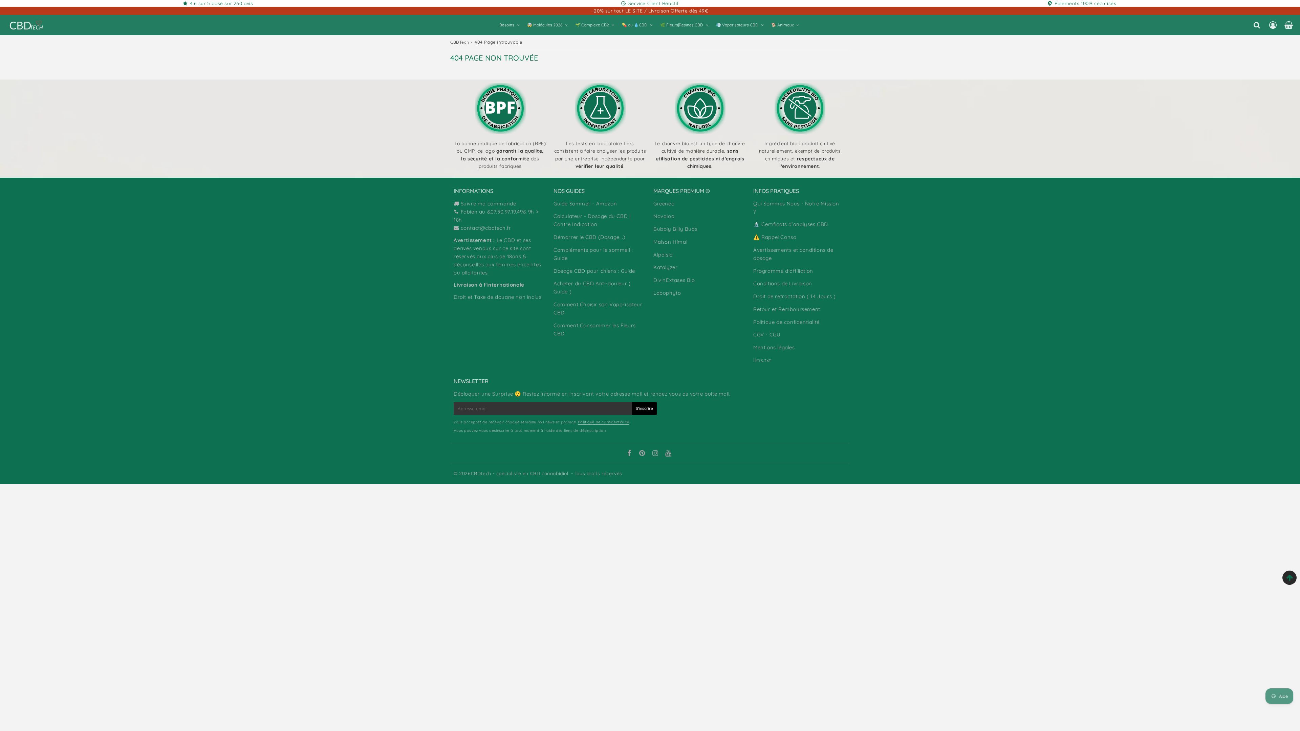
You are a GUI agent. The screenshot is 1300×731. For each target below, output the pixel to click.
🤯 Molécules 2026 (544, 24)
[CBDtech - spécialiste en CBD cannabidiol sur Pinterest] (642, 454)
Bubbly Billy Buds (675, 229)
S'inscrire (644, 408)
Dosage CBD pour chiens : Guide (594, 271)
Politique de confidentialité (786, 322)
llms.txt (762, 360)
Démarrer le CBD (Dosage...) (589, 237)
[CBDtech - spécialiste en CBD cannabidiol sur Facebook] (629, 454)
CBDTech (459, 42)
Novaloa (663, 216)
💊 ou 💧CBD (634, 24)
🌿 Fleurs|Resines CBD (681, 24)
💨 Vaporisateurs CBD (737, 24)
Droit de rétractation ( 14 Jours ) (794, 296)
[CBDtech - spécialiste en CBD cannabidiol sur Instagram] (655, 454)
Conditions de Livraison (782, 283)
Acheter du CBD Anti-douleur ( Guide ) (592, 287)
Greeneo (663, 203)
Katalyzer (665, 267)
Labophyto (667, 293)
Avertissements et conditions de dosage (793, 254)
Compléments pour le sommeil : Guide (593, 254)
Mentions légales (774, 347)
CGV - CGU (766, 334)
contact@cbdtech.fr (486, 228)
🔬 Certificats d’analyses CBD (790, 224)
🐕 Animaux (782, 24)
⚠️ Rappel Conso (774, 237)
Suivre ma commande (488, 203)
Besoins (506, 24)
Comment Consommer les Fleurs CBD (595, 329)
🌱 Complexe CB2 (592, 24)
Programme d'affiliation (783, 271)
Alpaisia (663, 254)
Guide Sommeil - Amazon (585, 203)
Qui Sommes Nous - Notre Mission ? (796, 207)
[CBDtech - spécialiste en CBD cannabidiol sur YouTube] (668, 454)
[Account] (1272, 25)
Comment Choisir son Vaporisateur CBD (598, 308)
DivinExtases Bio (674, 280)
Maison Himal (670, 242)
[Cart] (1288, 25)
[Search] (1256, 25)
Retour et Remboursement (786, 309)
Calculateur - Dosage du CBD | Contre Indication (592, 220)
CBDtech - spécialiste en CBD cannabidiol (519, 473)
